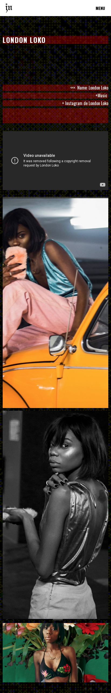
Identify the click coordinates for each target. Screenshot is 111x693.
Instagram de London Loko (86, 103)
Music (103, 95)
